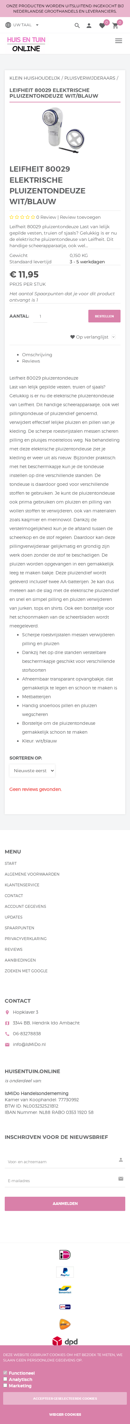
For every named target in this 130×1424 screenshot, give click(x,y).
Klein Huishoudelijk (34, 78)
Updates (13, 917)
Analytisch (20, 1379)
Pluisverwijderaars (89, 78)
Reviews (31, 361)
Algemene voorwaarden (32, 874)
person (89, 25)
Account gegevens (25, 906)
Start (11, 863)
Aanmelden (65, 1203)
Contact (14, 895)
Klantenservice (22, 885)
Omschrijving (37, 355)
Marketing (20, 1386)
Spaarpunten (19, 928)
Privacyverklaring (26, 938)
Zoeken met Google (26, 971)
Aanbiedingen (20, 960)
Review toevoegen (80, 217)
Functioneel (22, 1373)
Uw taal (26, 24)
